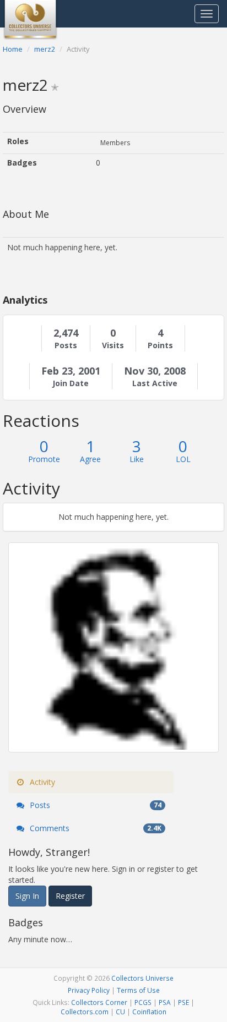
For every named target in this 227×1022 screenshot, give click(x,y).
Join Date (70, 383)
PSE (183, 1002)
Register (70, 896)
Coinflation (149, 1011)
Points (160, 345)
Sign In (27, 896)
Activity (41, 782)
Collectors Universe (142, 978)
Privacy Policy (89, 990)
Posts (66, 345)
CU (120, 1011)
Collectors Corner (99, 1002)
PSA (165, 1002)
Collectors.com (85, 1011)
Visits (113, 345)
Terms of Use (138, 990)
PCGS (143, 1002)
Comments (94, 828)
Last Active (154, 383)
